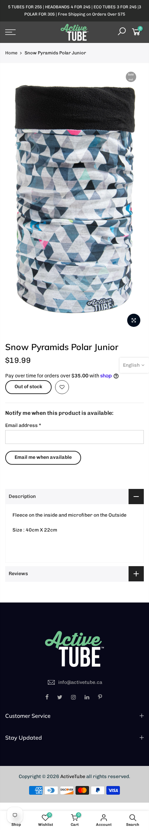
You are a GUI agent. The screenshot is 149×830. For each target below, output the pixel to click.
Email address (23, 425)
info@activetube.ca (80, 682)
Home (11, 52)
